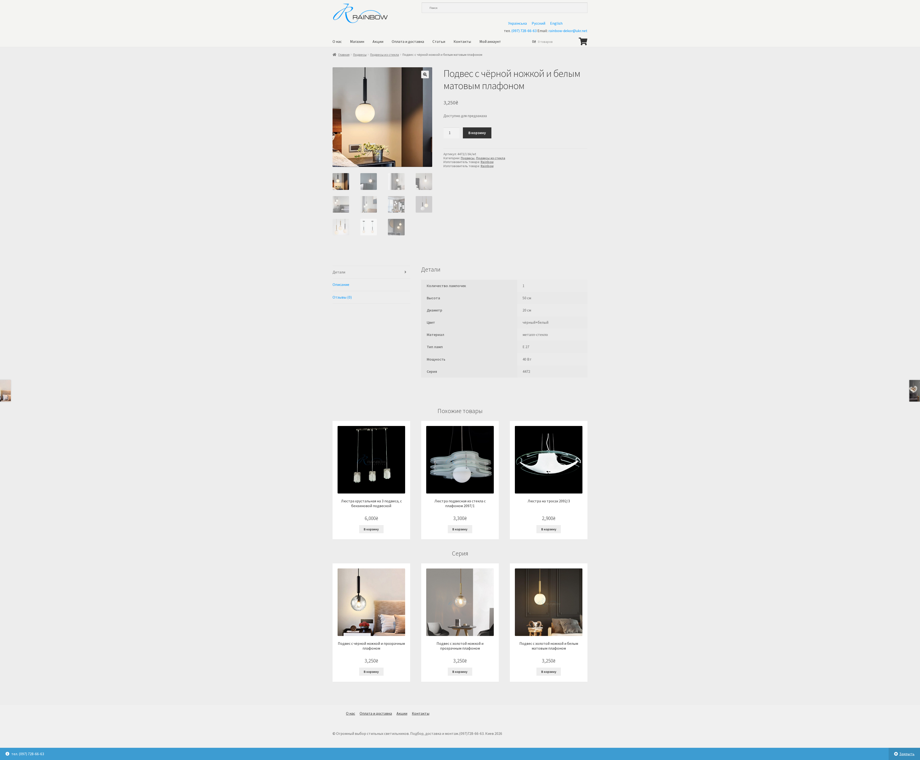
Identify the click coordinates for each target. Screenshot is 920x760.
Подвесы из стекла (384, 54)
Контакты (462, 41)
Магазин (357, 41)
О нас (337, 41)
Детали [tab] (339, 272)
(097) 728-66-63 (524, 30)
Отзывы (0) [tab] (342, 297)
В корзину (477, 132)
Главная (344, 54)
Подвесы (360, 54)
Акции (378, 41)
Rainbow (487, 162)
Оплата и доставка (408, 41)
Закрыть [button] (906, 753)
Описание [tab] (341, 284)
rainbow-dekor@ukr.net (567, 30)
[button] (425, 74)
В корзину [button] (371, 529)
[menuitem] (517, 23)
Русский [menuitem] (538, 23)
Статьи (438, 41)
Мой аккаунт (490, 41)
